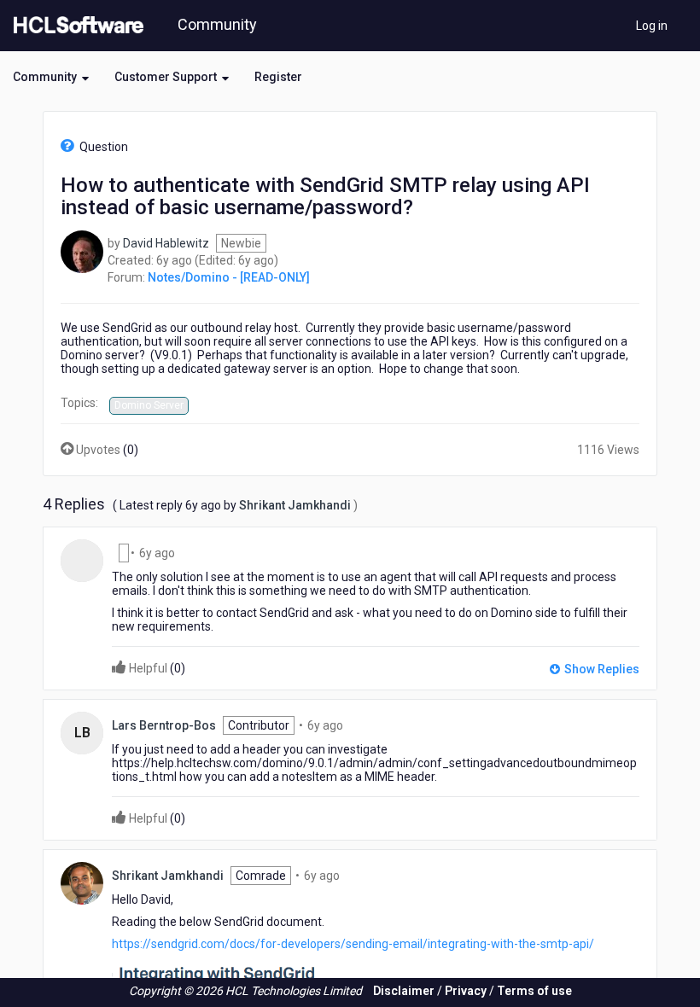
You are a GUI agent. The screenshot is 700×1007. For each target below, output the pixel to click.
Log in (652, 25)
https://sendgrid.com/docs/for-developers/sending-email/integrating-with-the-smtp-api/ (353, 944)
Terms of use (534, 991)
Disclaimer (404, 991)
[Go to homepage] (75, 25)
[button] (51, 76)
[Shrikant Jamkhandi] (82, 882)
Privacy (466, 991)
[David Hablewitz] (82, 250)
